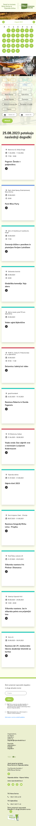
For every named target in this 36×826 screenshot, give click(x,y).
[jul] (3, 22)
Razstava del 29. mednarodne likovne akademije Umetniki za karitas (18, 649)
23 (13, 46)
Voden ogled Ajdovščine (15, 322)
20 (31, 41)
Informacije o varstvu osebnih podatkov (15, 717)
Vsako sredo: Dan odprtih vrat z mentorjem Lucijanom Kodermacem (17, 445)
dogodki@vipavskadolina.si (17, 740)
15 (8, 41)
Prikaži (7, 121)
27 (31, 46)
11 (22, 35)
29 (8, 51)
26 (27, 46)
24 (17, 46)
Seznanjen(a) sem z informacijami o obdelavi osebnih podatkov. (17, 712)
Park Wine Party (12, 204)
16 (13, 41)
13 (31, 35)
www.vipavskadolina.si (15, 781)
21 (4, 46)
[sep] (34, 22)
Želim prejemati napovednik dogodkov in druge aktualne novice (19, 808)
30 (13, 51)
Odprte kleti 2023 (12, 483)
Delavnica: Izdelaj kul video (16, 366)
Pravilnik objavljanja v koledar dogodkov (12, 746)
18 (22, 41)
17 (17, 41)
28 (4, 51)
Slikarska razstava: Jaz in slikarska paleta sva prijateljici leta (18, 611)
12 (27, 35)
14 (4, 41)
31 (17, 51)
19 (27, 41)
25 (22, 46)
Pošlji (9, 699)
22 (8, 46)
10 (17, 35)
